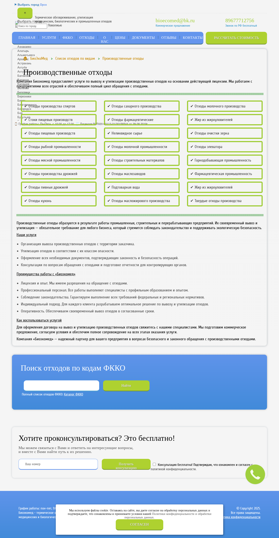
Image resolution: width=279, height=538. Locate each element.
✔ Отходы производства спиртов (49, 106)
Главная (27, 37)
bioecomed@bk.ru (175, 20)
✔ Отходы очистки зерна (209, 133)
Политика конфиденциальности (238, 517)
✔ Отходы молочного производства (217, 106)
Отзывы (168, 37)
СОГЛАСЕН (139, 524)
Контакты (193, 37)
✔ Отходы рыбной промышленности (52, 146)
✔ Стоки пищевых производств (48, 119)
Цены (120, 37)
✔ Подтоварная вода (123, 187)
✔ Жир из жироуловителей (211, 119)
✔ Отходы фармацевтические (130, 119)
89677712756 (239, 20)
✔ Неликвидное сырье (124, 133)
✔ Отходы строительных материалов (135, 160)
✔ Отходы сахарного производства (134, 106)
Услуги (49, 37)
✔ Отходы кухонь (37, 200)
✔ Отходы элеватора (206, 146)
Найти (126, 385)
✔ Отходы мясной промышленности (52, 160)
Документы (143, 37)
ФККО (68, 37)
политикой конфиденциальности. (173, 469)
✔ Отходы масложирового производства (138, 200)
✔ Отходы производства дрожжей (50, 173)
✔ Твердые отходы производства (216, 200)
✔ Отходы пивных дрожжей (46, 187)
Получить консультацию (126, 466)
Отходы (86, 37)
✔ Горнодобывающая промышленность (220, 160)
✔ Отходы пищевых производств (49, 133)
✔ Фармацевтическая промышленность (221, 173)
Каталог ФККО (73, 394)
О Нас (104, 39)
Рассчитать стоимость (236, 38)
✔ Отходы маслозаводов (126, 173)
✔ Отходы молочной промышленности (137, 146)
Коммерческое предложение (173, 25)
